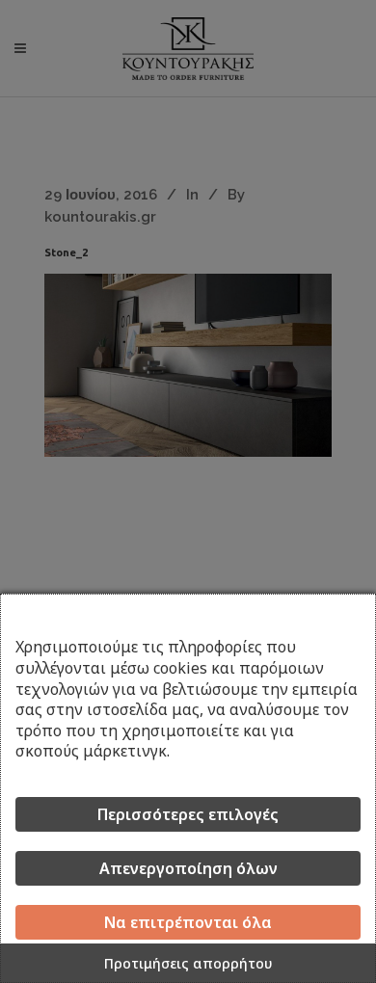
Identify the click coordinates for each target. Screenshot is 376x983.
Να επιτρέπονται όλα (188, 922)
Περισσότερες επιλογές (188, 814)
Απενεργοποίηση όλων (188, 868)
